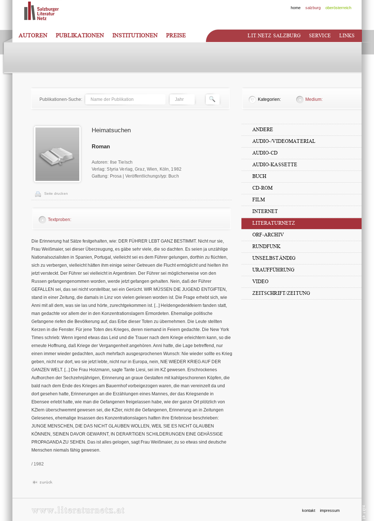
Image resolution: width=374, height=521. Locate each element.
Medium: (314, 99)
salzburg (313, 7)
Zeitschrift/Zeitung (281, 293)
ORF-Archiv (268, 234)
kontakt (308, 510)
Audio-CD (265, 153)
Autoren (33, 35)
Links (347, 35)
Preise (176, 35)
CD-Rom (262, 188)
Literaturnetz (273, 223)
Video (260, 281)
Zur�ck (42, 482)
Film (258, 199)
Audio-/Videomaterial (284, 141)
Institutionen (135, 35)
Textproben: (59, 219)
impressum (330, 510)
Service (320, 35)
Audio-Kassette (275, 164)
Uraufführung (273, 270)
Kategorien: (269, 99)
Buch (259, 176)
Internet (265, 211)
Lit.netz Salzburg (274, 35)
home (296, 7)
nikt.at (364, 512)
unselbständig (274, 258)
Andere (263, 129)
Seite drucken (56, 193)
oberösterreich (338, 7)
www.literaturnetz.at (78, 509)
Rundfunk (266, 246)
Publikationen (80, 35)
